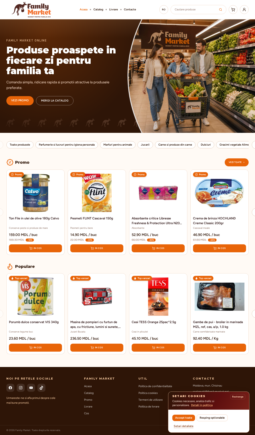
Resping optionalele (212, 417)
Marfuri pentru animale (117, 144)
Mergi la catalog (55, 100)
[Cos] (233, 9)
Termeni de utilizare (150, 399)
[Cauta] (220, 9)
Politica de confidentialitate (155, 386)
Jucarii (145, 144)
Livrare (113, 9)
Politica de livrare (148, 406)
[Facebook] (10, 388)
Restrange (237, 396)
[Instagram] (21, 388)
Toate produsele (20, 144)
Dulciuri (206, 144)
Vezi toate (237, 162)
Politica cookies (148, 393)
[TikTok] (41, 388)
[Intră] (244, 9)
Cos (86, 413)
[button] (35, 212)
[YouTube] (31, 388)
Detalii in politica (202, 405)
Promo (88, 399)
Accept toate (183, 417)
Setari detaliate (183, 426)
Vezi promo (20, 100)
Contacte (130, 9)
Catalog (98, 9)
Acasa (83, 9)
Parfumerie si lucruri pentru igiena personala (67, 144)
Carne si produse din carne (175, 144)
